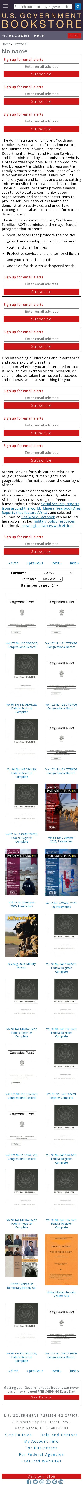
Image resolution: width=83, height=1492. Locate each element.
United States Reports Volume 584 (61, 1294)
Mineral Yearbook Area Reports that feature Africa (41, 510)
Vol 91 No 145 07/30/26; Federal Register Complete (61, 1032)
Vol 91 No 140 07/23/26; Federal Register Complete (61, 1158)
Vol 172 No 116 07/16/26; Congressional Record (61, 1355)
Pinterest (54, 1481)
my (16, 35)
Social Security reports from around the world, (40, 506)
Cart (74, 35)
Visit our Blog (42, 1476)
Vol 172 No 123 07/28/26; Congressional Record (61, 771)
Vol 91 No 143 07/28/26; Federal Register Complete (61, 967)
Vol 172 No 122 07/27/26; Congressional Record (61, 706)
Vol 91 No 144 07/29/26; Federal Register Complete (21, 1032)
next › (56, 563)
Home (6, 44)
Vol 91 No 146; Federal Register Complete (61, 1095)
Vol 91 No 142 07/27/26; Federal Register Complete (61, 1223)
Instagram (41, 1481)
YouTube (48, 1481)
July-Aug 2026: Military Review (22, 965)
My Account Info (41, 1441)
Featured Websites (41, 1461)
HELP (39, 35)
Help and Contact (59, 1434)
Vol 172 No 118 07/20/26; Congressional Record (22, 1095)
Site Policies (18, 1434)
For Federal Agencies (41, 1454)
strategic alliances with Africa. (47, 525)
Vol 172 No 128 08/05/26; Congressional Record (22, 645)
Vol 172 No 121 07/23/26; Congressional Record (61, 645)
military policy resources (54, 521)
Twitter (35, 1481)
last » (74, 563)
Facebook (29, 1481)
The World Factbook (38, 517)
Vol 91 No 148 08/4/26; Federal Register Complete (21, 773)
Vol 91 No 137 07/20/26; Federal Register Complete (21, 1357)
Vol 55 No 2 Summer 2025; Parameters (61, 839)
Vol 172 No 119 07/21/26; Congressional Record (22, 1157)
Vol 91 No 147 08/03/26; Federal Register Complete (21, 708)
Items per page (34, 585)
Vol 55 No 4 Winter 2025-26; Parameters (61, 905)
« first (13, 563)
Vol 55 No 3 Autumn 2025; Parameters (22, 904)
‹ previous (35, 563)
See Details (41, 1397)
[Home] (41, 26)
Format (18, 573)
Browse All (20, 44)
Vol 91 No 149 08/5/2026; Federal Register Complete (22, 837)
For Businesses (41, 1448)
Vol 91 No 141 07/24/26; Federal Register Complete (21, 1223)
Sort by (28, 579)
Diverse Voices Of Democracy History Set (21, 1285)
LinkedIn (60, 1481)
